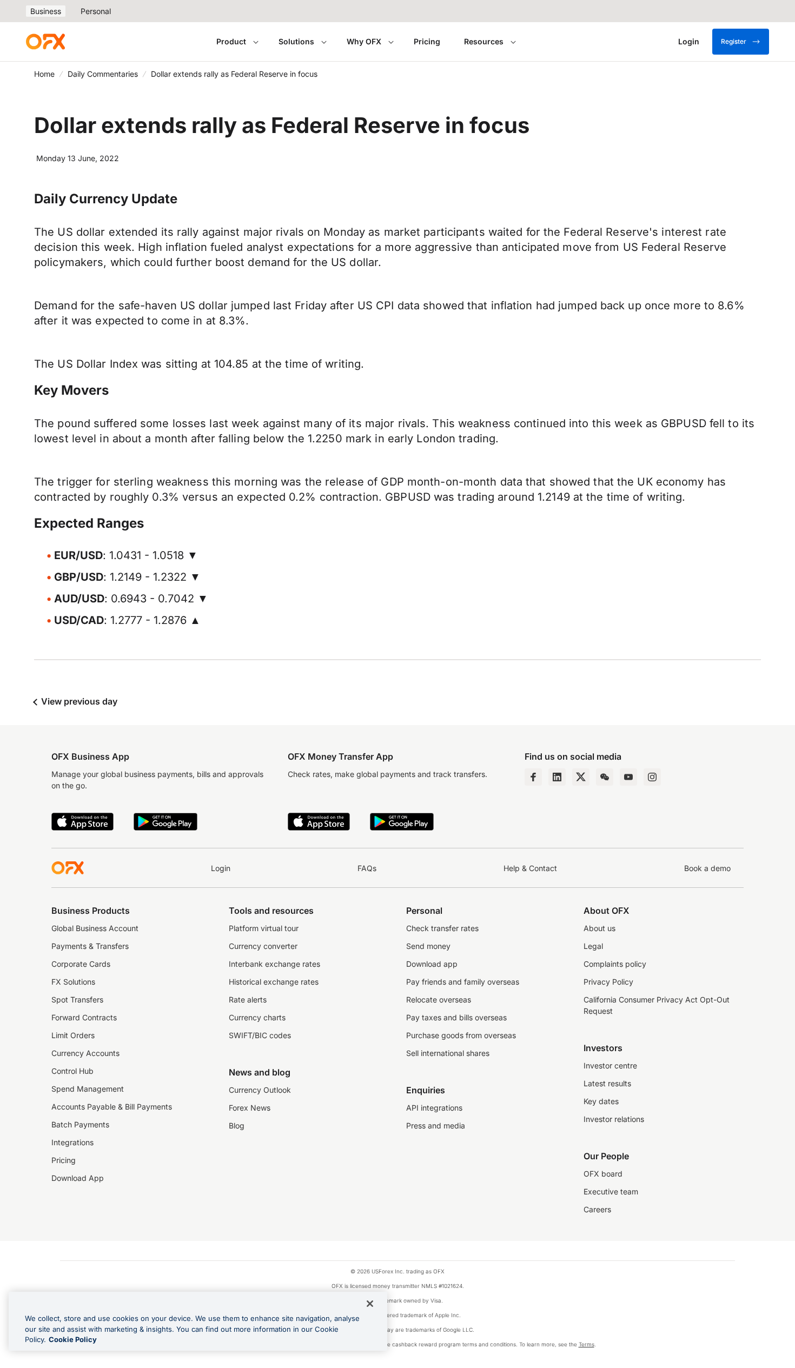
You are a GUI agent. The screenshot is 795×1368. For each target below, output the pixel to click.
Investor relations (614, 1119)
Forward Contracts (84, 1017)
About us (599, 928)
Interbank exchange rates (274, 963)
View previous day (78, 701)
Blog (236, 1125)
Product (231, 41)
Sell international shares (447, 1053)
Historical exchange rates (274, 981)
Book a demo (707, 868)
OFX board (603, 1173)
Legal (593, 946)
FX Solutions (73, 981)
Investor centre (610, 1065)
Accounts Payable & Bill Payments (111, 1106)
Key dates (601, 1101)
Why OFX (364, 41)
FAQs (366, 868)
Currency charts (257, 1017)
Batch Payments (80, 1124)
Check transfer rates (442, 928)
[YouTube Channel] (628, 777)
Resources (484, 41)
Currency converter (263, 946)
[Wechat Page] (604, 777)
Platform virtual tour (264, 928)
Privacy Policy (608, 981)
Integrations (72, 1142)
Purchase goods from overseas (461, 1035)
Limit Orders (73, 1035)
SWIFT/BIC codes (260, 1035)
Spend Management (87, 1088)
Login (220, 868)
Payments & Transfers (90, 946)
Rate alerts (248, 999)
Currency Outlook (260, 1089)
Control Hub (72, 1070)
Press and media (435, 1125)
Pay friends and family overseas (462, 981)
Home (44, 73)
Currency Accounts (85, 1053)
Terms (586, 1344)
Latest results (607, 1083)
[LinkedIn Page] (557, 777)
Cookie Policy (73, 1339)
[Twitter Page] (580, 777)
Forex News (249, 1107)
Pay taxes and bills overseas (456, 1017)
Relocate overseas (438, 999)
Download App (77, 1178)
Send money (428, 946)
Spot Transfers (77, 999)
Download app (432, 963)
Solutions (296, 41)
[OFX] (45, 42)
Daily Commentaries (103, 73)
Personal (96, 11)
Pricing (427, 41)
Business (45, 11)
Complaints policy (615, 963)
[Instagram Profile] (652, 777)
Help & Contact (530, 868)
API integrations (434, 1107)
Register (733, 41)
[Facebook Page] (533, 777)
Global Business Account (94, 928)
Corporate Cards (80, 963)
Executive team (611, 1191)
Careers (597, 1209)
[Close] (370, 1304)
